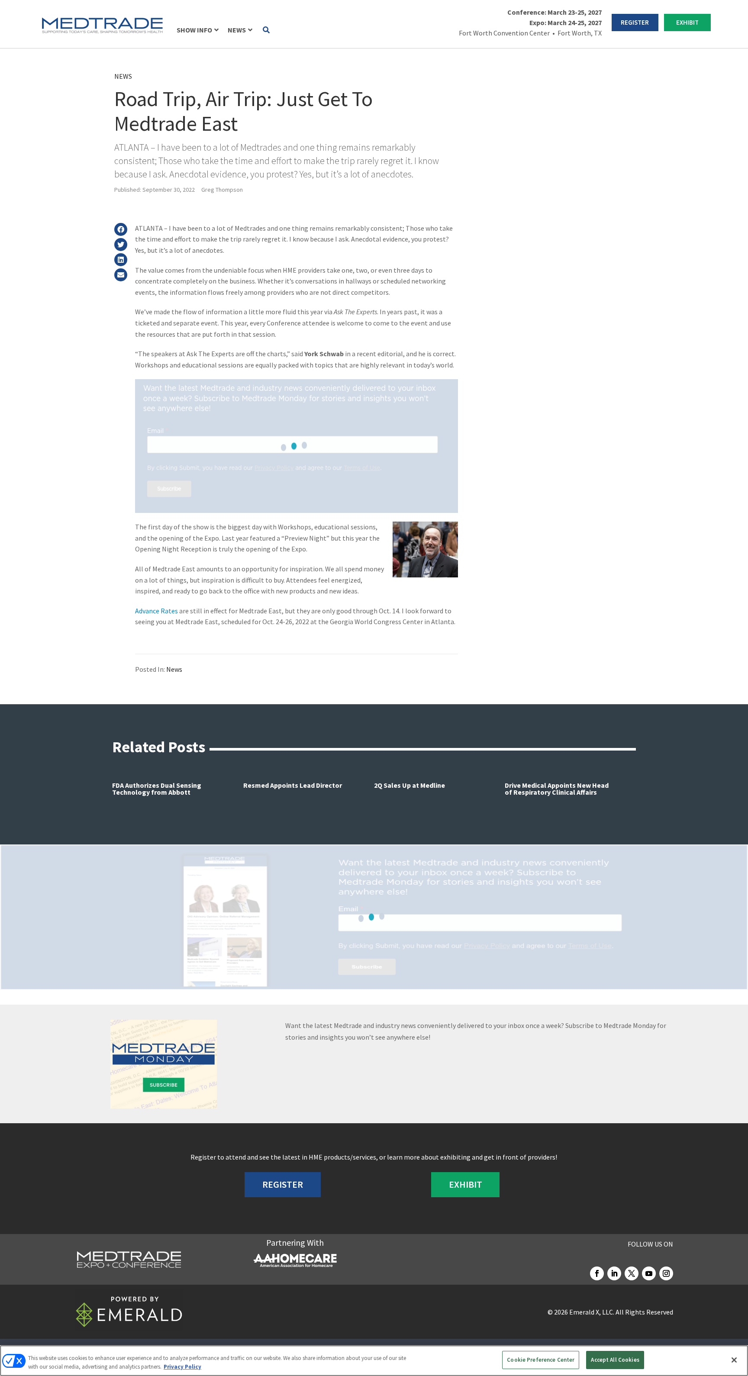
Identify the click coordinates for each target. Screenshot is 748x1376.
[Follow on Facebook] (597, 1273)
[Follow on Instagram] (666, 1273)
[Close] (734, 1360)
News (123, 76)
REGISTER (635, 22)
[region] (374, 1360)
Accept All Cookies (615, 1359)
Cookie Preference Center (540, 1359)
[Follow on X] (631, 1273)
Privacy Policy (182, 1366)
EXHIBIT (687, 22)
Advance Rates (156, 610)
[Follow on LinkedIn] (614, 1273)
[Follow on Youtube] (649, 1273)
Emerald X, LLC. (591, 1312)
